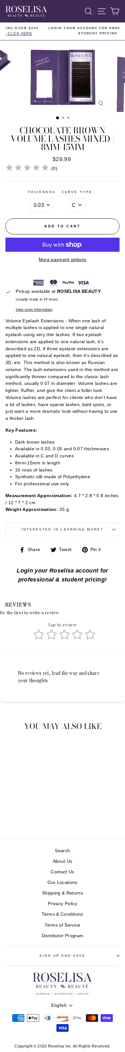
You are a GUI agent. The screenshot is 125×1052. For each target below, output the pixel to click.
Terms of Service (62, 925)
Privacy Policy (62, 903)
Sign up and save (62, 955)
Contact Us (62, 872)
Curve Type (77, 192)
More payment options (63, 259)
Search (62, 850)
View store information (34, 309)
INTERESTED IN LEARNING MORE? (62, 529)
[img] (27, 168)
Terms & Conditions (62, 914)
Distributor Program (62, 935)
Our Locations (62, 882)
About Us (62, 861)
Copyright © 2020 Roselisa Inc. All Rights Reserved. (62, 1046)
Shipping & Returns (62, 893)
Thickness (41, 192)
